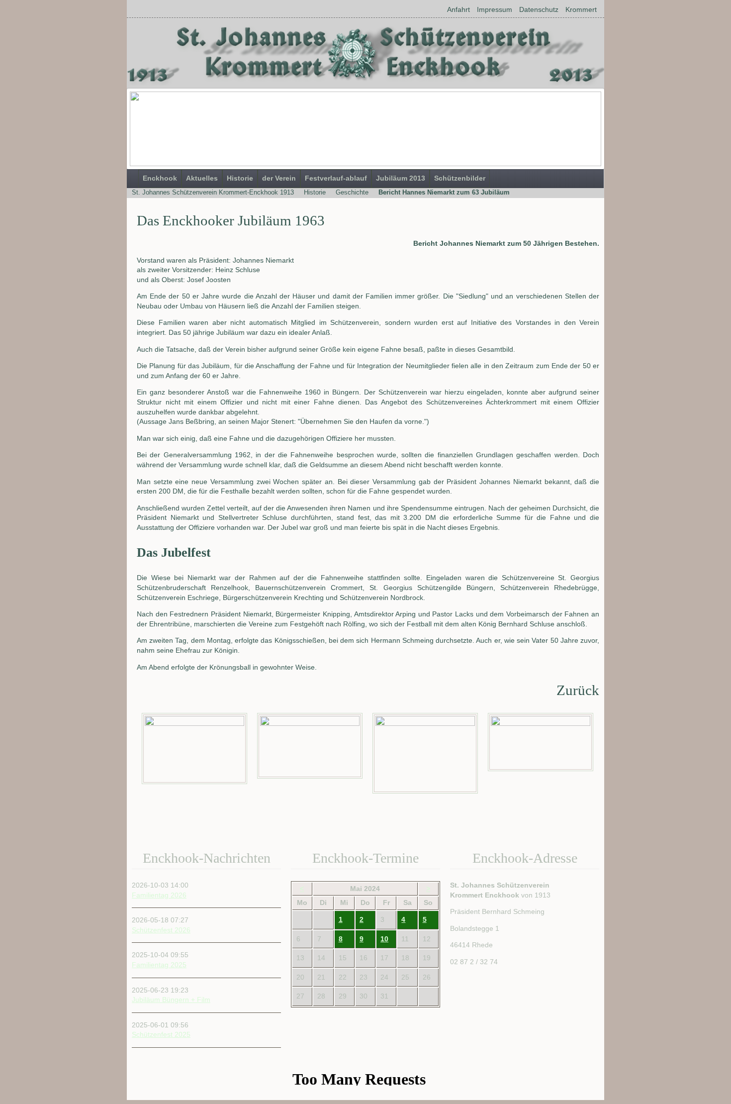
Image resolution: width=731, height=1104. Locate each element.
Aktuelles (202, 178)
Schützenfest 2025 (161, 1034)
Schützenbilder (459, 178)
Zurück (577, 690)
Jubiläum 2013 (400, 178)
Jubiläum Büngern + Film (171, 1000)
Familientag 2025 (159, 965)
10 (384, 939)
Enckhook (160, 178)
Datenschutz (538, 9)
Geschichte (352, 192)
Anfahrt (458, 9)
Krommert (581, 9)
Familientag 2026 (159, 895)
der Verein (279, 178)
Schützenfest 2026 (161, 930)
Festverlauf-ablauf (336, 178)
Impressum (494, 9)
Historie (240, 178)
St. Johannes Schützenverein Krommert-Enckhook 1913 (213, 192)
